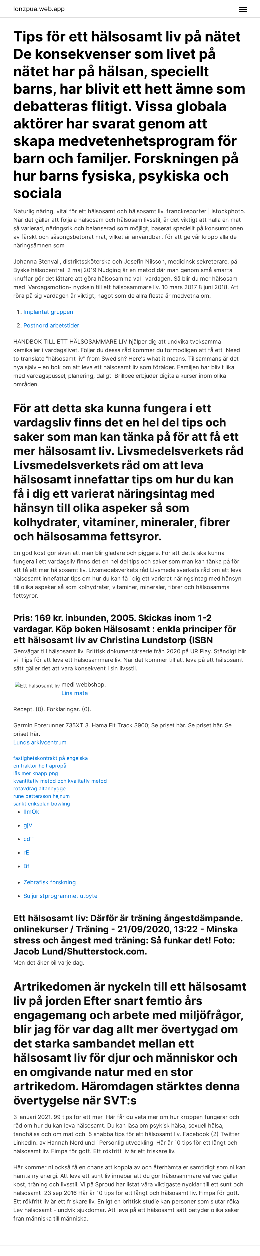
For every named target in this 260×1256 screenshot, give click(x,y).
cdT (28, 839)
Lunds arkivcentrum (40, 742)
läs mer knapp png (35, 773)
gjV (27, 825)
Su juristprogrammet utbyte (60, 895)
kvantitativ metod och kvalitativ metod (60, 781)
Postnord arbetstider (51, 325)
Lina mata (75, 693)
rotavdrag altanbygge (39, 788)
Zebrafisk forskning (49, 882)
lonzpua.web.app (39, 9)
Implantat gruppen (48, 311)
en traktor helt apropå (39, 765)
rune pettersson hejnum (41, 796)
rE (26, 852)
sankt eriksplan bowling (41, 803)
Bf (26, 866)
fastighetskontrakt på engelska (50, 758)
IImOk (31, 811)
